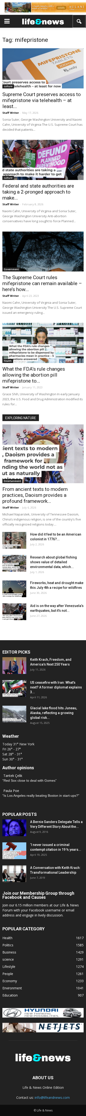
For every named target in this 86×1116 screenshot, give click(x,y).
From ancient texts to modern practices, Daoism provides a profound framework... (35, 495)
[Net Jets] (43, 1031)
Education (10, 995)
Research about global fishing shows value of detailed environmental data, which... (53, 562)
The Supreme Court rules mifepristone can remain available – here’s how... (42, 283)
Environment (12, 988)
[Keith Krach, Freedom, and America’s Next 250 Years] (14, 665)
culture (8, 86)
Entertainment (12, 481)
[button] (79, 21)
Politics (7, 945)
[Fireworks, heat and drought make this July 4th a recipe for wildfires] (14, 588)
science (8, 959)
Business (9, 952)
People (7, 973)
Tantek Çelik (12, 775)
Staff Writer (10, 112)
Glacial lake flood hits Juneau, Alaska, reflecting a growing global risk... (53, 713)
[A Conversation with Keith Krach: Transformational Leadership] (14, 873)
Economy (9, 981)
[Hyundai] (43, 1016)
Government (11, 269)
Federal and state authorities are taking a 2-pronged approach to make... (38, 192)
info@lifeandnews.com (52, 1097)
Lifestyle (8, 966)
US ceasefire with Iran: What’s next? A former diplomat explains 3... (56, 687)
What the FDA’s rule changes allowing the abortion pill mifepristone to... (33, 375)
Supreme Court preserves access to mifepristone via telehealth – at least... (41, 100)
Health (8, 361)
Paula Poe (11, 790)
